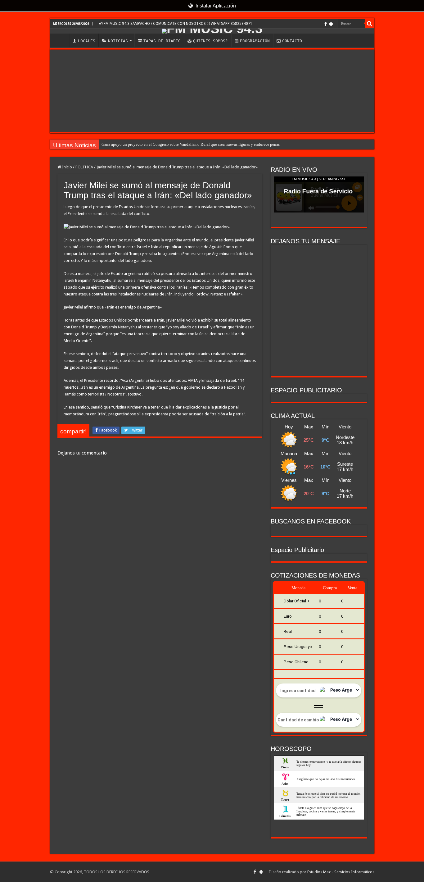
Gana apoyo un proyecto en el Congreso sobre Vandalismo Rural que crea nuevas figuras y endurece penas (190, 144)
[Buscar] (369, 23)
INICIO (61, 40)
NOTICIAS (118, 41)
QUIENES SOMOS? (210, 41)
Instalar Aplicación (215, 5)
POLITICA (84, 167)
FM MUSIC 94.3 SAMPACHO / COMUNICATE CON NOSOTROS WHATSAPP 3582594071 (177, 23)
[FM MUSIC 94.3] (212, 31)
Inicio (66, 167)
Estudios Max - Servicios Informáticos (340, 872)
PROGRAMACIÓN (255, 41)
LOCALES (86, 41)
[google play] (331, 24)
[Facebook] (325, 24)
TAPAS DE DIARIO (162, 41)
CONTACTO (292, 41)
